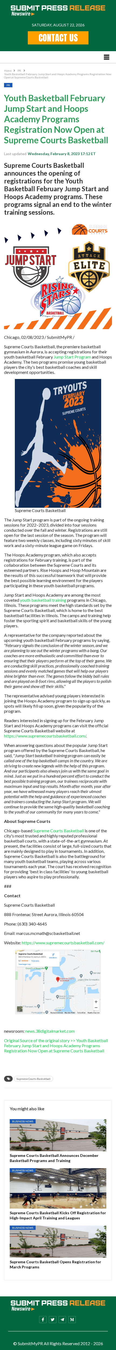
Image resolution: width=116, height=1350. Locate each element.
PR (20, 70)
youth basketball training (43, 600)
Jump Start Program (72, 356)
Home (8, 70)
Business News (22, 1121)
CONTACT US (58, 37)
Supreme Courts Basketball (58, 830)
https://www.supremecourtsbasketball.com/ (45, 735)
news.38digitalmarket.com (50, 1031)
